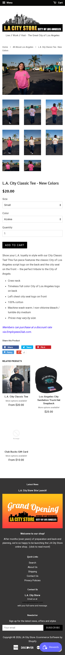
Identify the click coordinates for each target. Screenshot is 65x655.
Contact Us (32, 576)
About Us (32, 567)
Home (5, 47)
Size (4, 199)
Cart (60, 2)
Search (32, 562)
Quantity (7, 227)
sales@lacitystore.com (32, 602)
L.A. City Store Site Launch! (32, 490)
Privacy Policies (32, 580)
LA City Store (28, 637)
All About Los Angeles (23, 47)
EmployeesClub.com (18, 331)
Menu (9, 2)
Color (5, 213)
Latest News (32, 484)
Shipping (32, 571)
